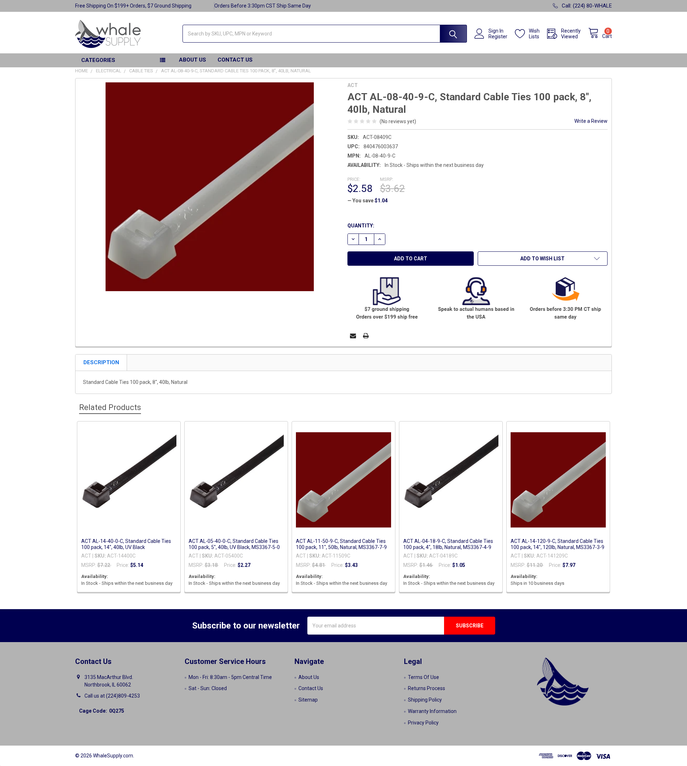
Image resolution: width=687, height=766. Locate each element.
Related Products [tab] (110, 407)
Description (101, 362)
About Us (192, 60)
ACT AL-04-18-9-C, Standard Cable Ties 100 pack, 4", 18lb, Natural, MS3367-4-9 (448, 544)
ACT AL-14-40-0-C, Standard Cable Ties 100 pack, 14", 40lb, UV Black (126, 544)
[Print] (365, 335)
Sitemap (308, 700)
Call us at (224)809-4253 (112, 696)
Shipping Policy (425, 700)
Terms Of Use (423, 677)
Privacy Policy (423, 723)
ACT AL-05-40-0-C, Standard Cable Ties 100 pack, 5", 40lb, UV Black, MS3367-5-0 (234, 544)
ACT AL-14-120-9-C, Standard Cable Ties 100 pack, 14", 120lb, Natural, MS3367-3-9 (557, 544)
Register (497, 36)
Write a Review (591, 121)
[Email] (353, 335)
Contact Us (235, 60)
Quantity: (360, 225)
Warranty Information (432, 711)
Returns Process (426, 688)
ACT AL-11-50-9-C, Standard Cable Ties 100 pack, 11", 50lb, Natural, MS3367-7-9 (341, 544)
